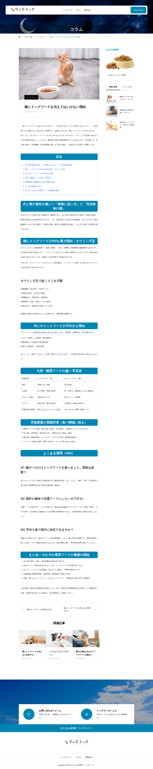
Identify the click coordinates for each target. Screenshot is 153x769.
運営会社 (87, 10)
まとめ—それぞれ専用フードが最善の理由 (42, 190)
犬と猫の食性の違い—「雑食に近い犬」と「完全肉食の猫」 (49, 165)
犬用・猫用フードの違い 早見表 (38, 178)
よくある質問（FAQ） (34, 186)
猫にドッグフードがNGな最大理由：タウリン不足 (45, 169)
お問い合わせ (138, 10)
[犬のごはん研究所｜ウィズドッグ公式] (22, 10)
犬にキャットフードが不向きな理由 (39, 173)
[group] (32, 646)
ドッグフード (31, 97)
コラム (78, 10)
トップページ (67, 10)
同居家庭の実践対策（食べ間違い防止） (41, 182)
